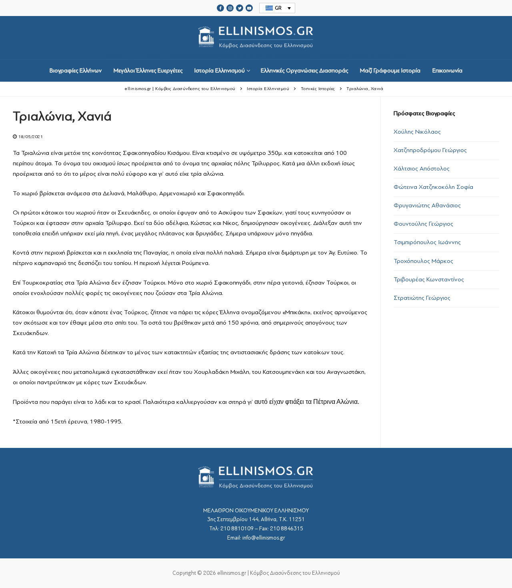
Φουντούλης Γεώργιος (423, 223)
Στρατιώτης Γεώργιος (422, 297)
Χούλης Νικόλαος (417, 131)
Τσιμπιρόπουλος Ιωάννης (427, 242)
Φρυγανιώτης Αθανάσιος (427, 205)
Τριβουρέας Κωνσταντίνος (429, 279)
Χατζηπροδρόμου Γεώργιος (430, 150)
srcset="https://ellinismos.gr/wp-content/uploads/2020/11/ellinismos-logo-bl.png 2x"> (256, 56)
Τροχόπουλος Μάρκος (423, 261)
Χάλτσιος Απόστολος (422, 168)
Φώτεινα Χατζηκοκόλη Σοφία (433, 187)
